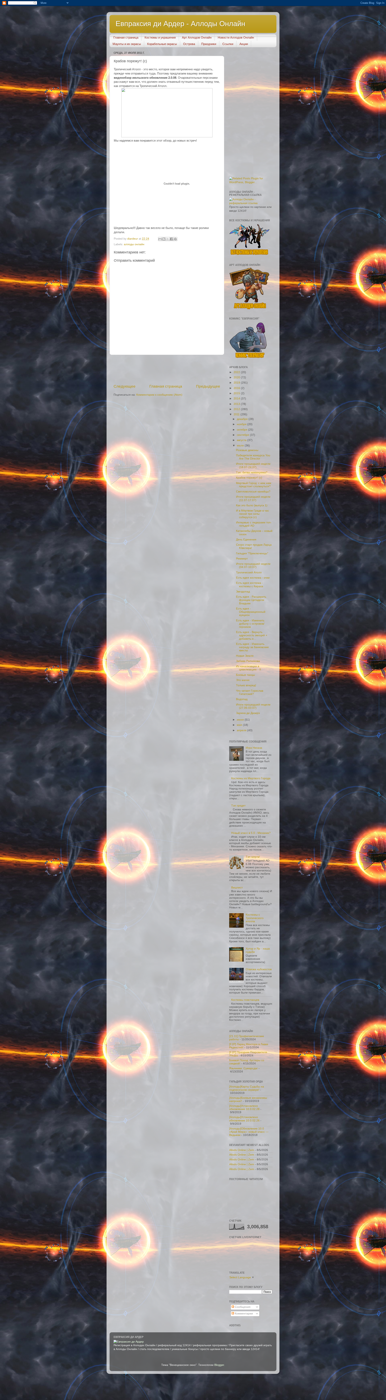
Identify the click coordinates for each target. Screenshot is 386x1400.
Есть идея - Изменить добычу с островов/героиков (250, 623)
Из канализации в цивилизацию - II (248, 668)
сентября (243, 434)
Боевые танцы (245, 674)
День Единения (246, 539)
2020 (237, 377)
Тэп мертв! (253, 856)
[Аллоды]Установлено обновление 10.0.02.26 (244, 1119)
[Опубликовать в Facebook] (171, 239)
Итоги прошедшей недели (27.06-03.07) (253, 706)
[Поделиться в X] (168, 239)
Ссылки (227, 44)
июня (241, 719)
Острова (189, 44)
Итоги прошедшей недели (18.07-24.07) (253, 465)
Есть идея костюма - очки (253, 577)
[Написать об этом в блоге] (164, 239)
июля (241, 445)
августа (242, 440)
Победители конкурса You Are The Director (253, 457)
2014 (237, 398)
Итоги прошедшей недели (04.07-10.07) (253, 565)
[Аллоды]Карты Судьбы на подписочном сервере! (246, 1088)
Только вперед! (246, 685)
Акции (243, 44)
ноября (242, 424)
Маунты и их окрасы (127, 44)
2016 (237, 388)
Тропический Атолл (249, 572)
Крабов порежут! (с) (249, 477)
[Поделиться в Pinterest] (175, 239)
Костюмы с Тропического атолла (255, 918)
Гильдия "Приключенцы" (252, 553)
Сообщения (242, 1306)
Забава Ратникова (248, 661)
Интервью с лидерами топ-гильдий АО (254, 524)
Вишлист (237, 887)
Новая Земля (245, 655)
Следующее (125, 386)
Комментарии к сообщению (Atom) (159, 394)
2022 (237, 372)
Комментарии (243, 1313)
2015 (237, 393)
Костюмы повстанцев (245, 999)
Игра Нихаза (254, 747)
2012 (237, 409)
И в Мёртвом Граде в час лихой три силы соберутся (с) (252, 514)
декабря (242, 419)
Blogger (219, 1364)
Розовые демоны (247, 450)
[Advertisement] (211, 369)
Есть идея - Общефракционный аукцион (250, 612)
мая (240, 724)
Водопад (241, 699)
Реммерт (242, 558)
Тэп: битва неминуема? (251, 472)
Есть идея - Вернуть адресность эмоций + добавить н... (251, 635)
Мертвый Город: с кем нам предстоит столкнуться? (253, 485)
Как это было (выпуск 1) (251, 505)
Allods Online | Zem (241, 1150)
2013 (237, 403)
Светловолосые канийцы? (253, 491)
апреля (242, 730)
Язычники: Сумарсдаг (243, 1068)
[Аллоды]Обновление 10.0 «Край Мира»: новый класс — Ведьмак (248, 1132)
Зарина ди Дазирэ (248, 713)
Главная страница (125, 37)
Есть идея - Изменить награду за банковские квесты (252, 647)
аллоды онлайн (134, 244)
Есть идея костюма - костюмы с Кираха (249, 584)
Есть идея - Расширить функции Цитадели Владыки (251, 600)
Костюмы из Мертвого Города (250, 778)
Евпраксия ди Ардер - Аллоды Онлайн (180, 23)
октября (242, 429)
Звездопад (243, 591)
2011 (237, 414)
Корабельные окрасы (162, 44)
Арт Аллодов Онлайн (196, 37)
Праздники (208, 44)
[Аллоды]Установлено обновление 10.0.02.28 (244, 1107)
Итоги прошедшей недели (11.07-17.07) (253, 498)
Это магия (242, 680)
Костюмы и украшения (160, 37)
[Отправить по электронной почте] (160, 239)
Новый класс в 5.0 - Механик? (251, 832)
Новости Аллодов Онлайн (236, 37)
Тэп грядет (238, 805)
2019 (237, 382)
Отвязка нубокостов (259, 969)
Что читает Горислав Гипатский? (249, 692)
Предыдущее (208, 386)
